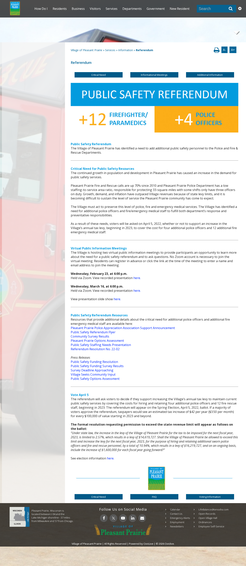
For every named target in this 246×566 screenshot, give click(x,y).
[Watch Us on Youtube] (123, 518)
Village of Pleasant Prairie (86, 50)
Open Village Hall (208, 518)
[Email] (142, 518)
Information (125, 50)
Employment (177, 522)
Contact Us (176, 513)
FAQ (154, 496)
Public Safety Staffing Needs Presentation (101, 345)
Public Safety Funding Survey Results (97, 366)
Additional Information (210, 75)
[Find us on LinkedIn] (132, 518)
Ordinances (205, 522)
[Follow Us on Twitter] (113, 518)
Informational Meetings (154, 75)
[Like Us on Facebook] (104, 518)
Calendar (175, 509)
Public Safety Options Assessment (95, 379)
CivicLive (148, 543)
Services (110, 50)
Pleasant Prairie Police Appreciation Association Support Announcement (123, 328)
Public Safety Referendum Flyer (93, 332)
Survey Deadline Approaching (92, 370)
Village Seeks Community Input (93, 374)
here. (137, 278)
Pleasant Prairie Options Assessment (97, 340)
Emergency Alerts (180, 518)
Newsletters (177, 526)
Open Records (207, 513)
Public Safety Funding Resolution (94, 362)
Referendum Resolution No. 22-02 (95, 349)
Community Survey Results (90, 336)
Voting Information (210, 496)
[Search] (230, 9)
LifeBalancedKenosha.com (214, 509)
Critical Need (98, 75)
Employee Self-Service (211, 526)
